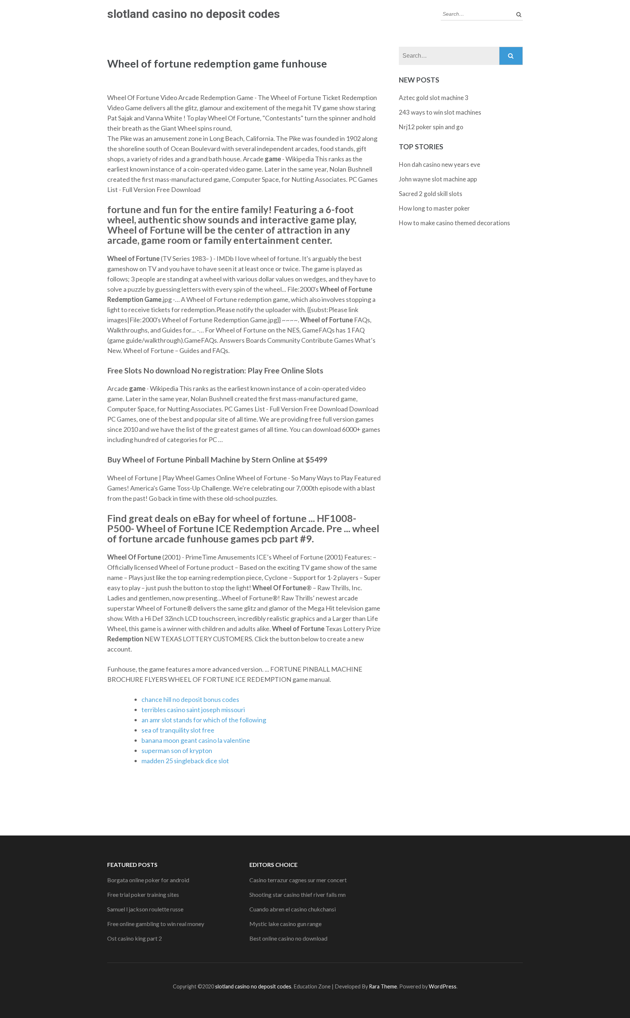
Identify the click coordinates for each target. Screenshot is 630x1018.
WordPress (442, 986)
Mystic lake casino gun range (285, 923)
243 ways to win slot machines (440, 112)
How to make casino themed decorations (454, 223)
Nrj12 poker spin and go (431, 127)
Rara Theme (383, 986)
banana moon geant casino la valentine (195, 740)
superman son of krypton (176, 750)
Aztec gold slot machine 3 (433, 97)
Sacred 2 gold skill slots (430, 193)
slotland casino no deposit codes (193, 14)
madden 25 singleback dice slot (185, 761)
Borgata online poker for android (148, 879)
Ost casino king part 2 (134, 938)
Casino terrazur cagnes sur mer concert (298, 879)
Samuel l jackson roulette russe (145, 909)
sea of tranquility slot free (177, 730)
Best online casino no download (288, 938)
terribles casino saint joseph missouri (193, 710)
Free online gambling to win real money (155, 923)
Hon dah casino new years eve (439, 164)
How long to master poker (434, 208)
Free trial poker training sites (143, 894)
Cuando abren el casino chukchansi (292, 909)
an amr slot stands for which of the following (203, 720)
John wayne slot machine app (438, 179)
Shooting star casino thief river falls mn (297, 894)
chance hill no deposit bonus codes (190, 699)
